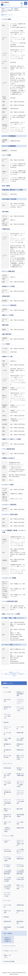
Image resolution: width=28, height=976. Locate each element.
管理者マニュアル (5, 8)
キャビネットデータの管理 (20, 865)
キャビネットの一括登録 (7, 865)
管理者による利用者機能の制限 (20, 693)
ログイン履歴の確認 (7, 739)
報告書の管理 (7, 921)
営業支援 (6, 917)
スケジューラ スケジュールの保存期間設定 (7, 802)
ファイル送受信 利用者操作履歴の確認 (7, 872)
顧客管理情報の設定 (7, 928)
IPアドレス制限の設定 (7, 756)
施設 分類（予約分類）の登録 (7, 816)
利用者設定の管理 (20, 745)
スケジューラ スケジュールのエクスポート (20, 793)
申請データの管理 (7, 911)
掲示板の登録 (7, 768)
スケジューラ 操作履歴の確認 (7, 792)
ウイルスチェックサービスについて (20, 701)
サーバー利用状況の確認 (20, 739)
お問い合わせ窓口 (7, 700)
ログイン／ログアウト (7, 727)
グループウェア (8, 763)
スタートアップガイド (10, 945)
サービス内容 (7, 692)
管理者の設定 (20, 749)
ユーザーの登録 (7, 733)
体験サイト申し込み (7, 956)
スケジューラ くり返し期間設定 (20, 801)
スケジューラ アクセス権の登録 (7, 783)
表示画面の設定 (7, 750)
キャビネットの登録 (7, 841)
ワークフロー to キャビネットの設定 (7, 894)
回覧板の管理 (20, 828)
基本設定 (6, 722)
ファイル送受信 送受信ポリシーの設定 (7, 886)
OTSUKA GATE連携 (9, 961)
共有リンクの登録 (7, 823)
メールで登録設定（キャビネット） (20, 851)
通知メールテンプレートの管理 (20, 886)
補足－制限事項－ (15, 8)
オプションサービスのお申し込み (20, 708)
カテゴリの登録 (7, 905)
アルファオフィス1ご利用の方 (7, 716)
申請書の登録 (20, 905)
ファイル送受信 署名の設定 (20, 878)
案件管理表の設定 (20, 922)
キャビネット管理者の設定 (20, 857)
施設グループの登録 (7, 809)
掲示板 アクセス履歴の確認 (20, 774)
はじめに (6, 687)
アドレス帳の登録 (20, 823)
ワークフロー (7, 900)
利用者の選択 (20, 732)
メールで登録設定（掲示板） (7, 775)
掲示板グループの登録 (20, 768)
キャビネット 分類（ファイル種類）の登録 (20, 843)
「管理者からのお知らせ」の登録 (7, 829)
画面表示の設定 (20, 911)
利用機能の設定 (7, 745)
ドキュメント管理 (8, 835)
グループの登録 (20, 727)
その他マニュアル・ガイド (11, 950)
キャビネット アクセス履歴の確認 (7, 858)
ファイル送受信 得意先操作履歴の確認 (20, 872)
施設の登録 (19, 809)
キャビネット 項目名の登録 (7, 850)
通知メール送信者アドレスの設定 (20, 757)
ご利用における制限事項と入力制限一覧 (10, 10)
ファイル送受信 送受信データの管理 (7, 879)
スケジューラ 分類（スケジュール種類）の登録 (20, 784)
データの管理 (20, 927)
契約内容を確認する (7, 707)
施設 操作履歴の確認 (20, 815)
